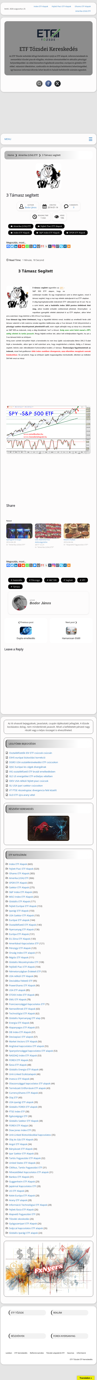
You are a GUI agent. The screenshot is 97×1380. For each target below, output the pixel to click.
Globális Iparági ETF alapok (23, 1232)
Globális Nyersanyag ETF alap (24, 1018)
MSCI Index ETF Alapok (21, 896)
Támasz (16, 586)
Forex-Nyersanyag (64, 1335)
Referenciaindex (37, 1353)
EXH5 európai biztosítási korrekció (27, 757)
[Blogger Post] (31, 246)
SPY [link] (61, 288)
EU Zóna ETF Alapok (19, 938)
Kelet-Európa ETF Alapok (22, 1195)
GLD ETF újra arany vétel (22, 794)
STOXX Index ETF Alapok (21, 994)
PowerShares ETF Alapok (22, 985)
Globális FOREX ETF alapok (23, 1106)
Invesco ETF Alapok (19, 1078)
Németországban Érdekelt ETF (25, 971)
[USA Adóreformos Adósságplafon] (48, 531)
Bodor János (31, 207)
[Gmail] (42, 246)
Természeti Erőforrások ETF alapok (27, 1088)
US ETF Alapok (16, 1190)
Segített (69, 580)
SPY (83, 580)
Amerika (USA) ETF (83, 11)
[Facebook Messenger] (34, 246)
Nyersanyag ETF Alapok (21, 929)
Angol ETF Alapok (18, 1144)
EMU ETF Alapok (17, 999)
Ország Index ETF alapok (22, 952)
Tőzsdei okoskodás (19, 1218)
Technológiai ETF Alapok (22, 1013)
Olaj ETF (13, 1097)
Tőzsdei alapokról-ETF (55, 1353)
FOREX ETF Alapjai (18, 1125)
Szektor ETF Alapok (19, 887)
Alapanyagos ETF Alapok (22, 1027)
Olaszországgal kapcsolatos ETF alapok (29, 1083)
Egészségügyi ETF (18, 1116)
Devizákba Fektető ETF (20, 980)
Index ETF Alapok (41, 6)
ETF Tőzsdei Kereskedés (48, 49)
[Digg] (65, 246)
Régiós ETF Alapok (18, 957)
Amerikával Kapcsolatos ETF (24, 943)
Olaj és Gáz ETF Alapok (21, 1139)
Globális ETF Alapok (19, 901)
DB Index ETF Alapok (20, 1032)
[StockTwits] (57, 246)
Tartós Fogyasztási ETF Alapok (25, 1158)
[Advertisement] (48, 113)
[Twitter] (12, 246)
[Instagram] (53, 246)
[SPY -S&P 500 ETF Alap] (48, 430)
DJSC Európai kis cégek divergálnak (27, 766)
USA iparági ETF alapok (21, 1102)
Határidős (17, 580)
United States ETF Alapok (22, 1162)
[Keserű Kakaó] (77, 531)
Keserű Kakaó (69, 539)
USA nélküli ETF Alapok (21, 976)
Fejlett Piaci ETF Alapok (61, 6)
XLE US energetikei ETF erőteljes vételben (31, 776)
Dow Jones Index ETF (20, 1130)
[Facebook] (8, 246)
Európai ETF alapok (19, 920)
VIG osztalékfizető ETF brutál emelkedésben (32, 771)
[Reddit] (23, 246)
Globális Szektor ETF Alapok (23, 1120)
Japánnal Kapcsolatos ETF (22, 1186)
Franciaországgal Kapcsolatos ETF (27, 1004)
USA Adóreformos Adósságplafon (42, 540)
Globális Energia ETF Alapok (24, 1069)
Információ (81, 1353)
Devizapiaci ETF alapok (21, 1036)
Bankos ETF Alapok (19, 1176)
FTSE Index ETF (17, 1111)
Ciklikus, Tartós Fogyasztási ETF (25, 1167)
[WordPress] (38, 246)
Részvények (18, 1335)
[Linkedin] (15, 246)
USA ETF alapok (17, 990)
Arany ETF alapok (18, 1200)
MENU (7, 139)
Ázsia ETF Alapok (18, 1064)
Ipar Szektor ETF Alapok (21, 1153)
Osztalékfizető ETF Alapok (22, 924)
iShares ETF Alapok (83, 6)
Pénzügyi (35, 580)
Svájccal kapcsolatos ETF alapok (26, 1228)
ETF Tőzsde (17, 1312)
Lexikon (9, 1353)
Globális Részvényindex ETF (23, 962)
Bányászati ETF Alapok (21, 1148)
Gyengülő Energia (13, 539)
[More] (68, 246)
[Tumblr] (50, 246)
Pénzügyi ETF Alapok (20, 948)
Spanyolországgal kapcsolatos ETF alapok (31, 1050)
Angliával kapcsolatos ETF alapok (26, 1046)
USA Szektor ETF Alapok (21, 915)
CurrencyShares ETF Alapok (23, 1092)
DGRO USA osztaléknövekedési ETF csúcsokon (33, 762)
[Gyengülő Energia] (19, 531)
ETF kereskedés (21, 1353)
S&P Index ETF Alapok (49, 232)
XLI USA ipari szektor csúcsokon (26, 785)
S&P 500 (53, 580)
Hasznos (70, 1353)
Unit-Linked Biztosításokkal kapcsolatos (30, 1134)
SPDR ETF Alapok (77, 232)
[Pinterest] (19, 246)
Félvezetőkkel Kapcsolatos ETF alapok (29, 1172)
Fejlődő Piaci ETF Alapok (22, 966)
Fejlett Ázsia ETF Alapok (21, 1209)
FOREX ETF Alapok (18, 1060)
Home (11, 155)
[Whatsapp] (27, 246)
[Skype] (61, 246)
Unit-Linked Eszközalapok (22, 1074)
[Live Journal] (46, 246)
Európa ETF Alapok (19, 934)
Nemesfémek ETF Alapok (22, 1008)
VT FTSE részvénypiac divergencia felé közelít (33, 790)
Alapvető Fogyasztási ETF (22, 1214)
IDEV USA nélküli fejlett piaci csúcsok (28, 780)
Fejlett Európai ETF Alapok (23, 906)
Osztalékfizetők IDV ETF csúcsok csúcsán (30, 752)
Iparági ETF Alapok (19, 910)
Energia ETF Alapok (19, 1022)
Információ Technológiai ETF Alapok (28, 1204)
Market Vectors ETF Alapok (23, 1041)
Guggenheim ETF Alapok (22, 1181)
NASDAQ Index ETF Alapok (23, 1055)
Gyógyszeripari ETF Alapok (23, 1223)
